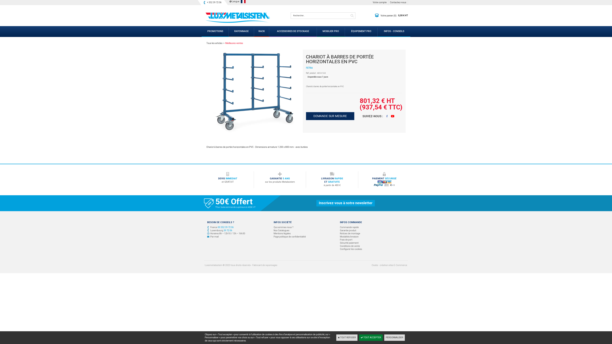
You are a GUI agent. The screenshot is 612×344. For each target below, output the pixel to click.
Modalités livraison (349, 236)
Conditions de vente (350, 246)
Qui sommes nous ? (283, 227)
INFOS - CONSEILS (394, 31)
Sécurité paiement (349, 243)
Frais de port (346, 239)
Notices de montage (350, 233)
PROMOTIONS (215, 31)
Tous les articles (214, 43)
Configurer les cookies (351, 249)
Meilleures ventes (234, 43)
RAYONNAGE (241, 31)
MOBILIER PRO (331, 31)
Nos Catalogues (281, 230)
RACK (262, 31)
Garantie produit (348, 230)
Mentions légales (282, 233)
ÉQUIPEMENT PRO (361, 31)
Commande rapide (349, 227)
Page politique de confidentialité (290, 236)
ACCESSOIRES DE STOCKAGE (293, 31)
